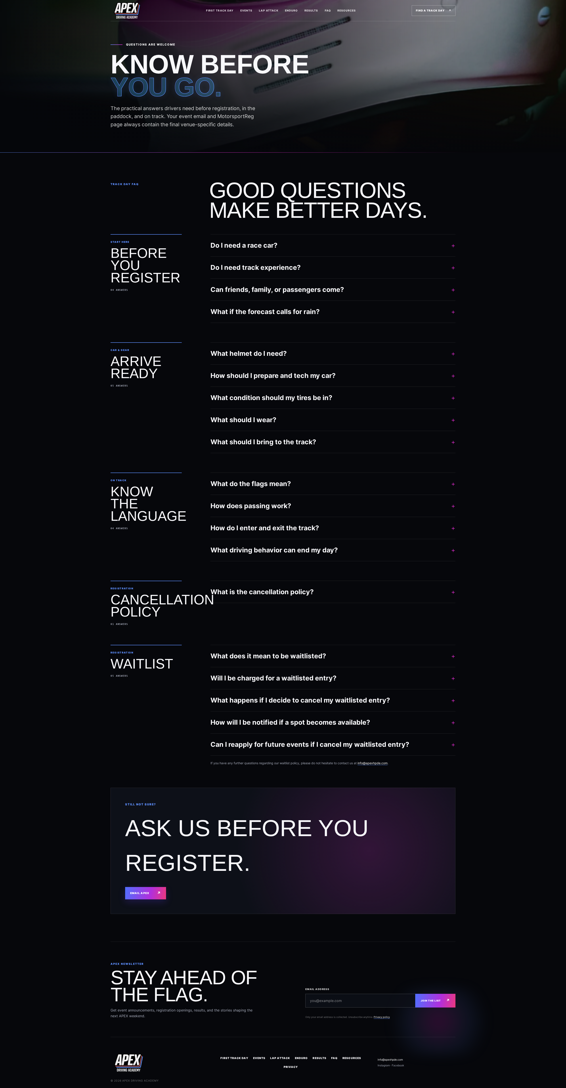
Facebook (398, 1065)
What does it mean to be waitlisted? (332, 656)
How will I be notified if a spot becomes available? (332, 722)
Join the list (435, 1000)
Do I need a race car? (332, 245)
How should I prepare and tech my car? (332, 375)
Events (246, 10)
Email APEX (145, 893)
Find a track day (433, 10)
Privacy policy (382, 1017)
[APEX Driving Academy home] (130, 10)
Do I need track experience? (332, 267)
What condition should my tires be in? (332, 398)
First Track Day (219, 10)
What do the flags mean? (332, 484)
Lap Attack (268, 10)
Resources (346, 10)
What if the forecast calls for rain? (332, 312)
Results (311, 10)
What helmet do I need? (332, 353)
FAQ (328, 10)
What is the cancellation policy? (332, 592)
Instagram (384, 1065)
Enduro (291, 10)
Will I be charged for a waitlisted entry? (332, 678)
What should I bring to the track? (332, 442)
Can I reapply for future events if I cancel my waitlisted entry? (332, 744)
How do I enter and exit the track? (332, 528)
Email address (317, 989)
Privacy (291, 1067)
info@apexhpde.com (373, 763)
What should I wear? (332, 420)
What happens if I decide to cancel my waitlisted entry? (332, 700)
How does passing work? (332, 506)
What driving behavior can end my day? (332, 550)
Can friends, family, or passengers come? (332, 289)
